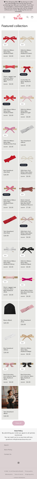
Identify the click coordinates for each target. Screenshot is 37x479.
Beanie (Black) (8, 320)
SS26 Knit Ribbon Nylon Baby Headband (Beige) (26, 349)
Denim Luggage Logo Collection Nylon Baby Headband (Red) (10, 79)
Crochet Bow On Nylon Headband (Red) (26, 81)
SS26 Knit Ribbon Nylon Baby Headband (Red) (9, 51)
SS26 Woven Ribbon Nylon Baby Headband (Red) (10, 111)
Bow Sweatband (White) (8, 349)
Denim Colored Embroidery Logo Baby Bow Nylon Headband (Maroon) (27, 202)
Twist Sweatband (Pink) (26, 321)
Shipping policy (29, 474)
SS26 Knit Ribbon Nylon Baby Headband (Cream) (26, 51)
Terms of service (19, 474)
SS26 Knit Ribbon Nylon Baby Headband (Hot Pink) (10, 142)
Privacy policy (29, 471)
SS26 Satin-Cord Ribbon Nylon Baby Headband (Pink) (26, 233)
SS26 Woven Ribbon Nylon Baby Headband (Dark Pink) (10, 202)
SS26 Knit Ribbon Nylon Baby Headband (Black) (26, 262)
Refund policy (9, 474)
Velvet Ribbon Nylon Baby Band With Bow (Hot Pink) (27, 292)
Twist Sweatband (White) (26, 141)
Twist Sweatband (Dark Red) (9, 232)
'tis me (10, 471)
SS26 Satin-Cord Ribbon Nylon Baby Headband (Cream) (26, 172)
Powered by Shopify (18, 471)
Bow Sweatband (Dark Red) (8, 171)
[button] (4, 17)
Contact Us (7, 454)
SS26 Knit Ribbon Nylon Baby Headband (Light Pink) (26, 112)
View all (18, 423)
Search (6, 445)
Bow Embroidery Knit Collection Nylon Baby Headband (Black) (27, 377)
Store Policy (8, 450)
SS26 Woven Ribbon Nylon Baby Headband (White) (10, 262)
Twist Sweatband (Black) (9, 412)
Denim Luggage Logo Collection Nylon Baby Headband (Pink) (10, 290)
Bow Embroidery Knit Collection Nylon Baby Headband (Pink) (10, 377)
